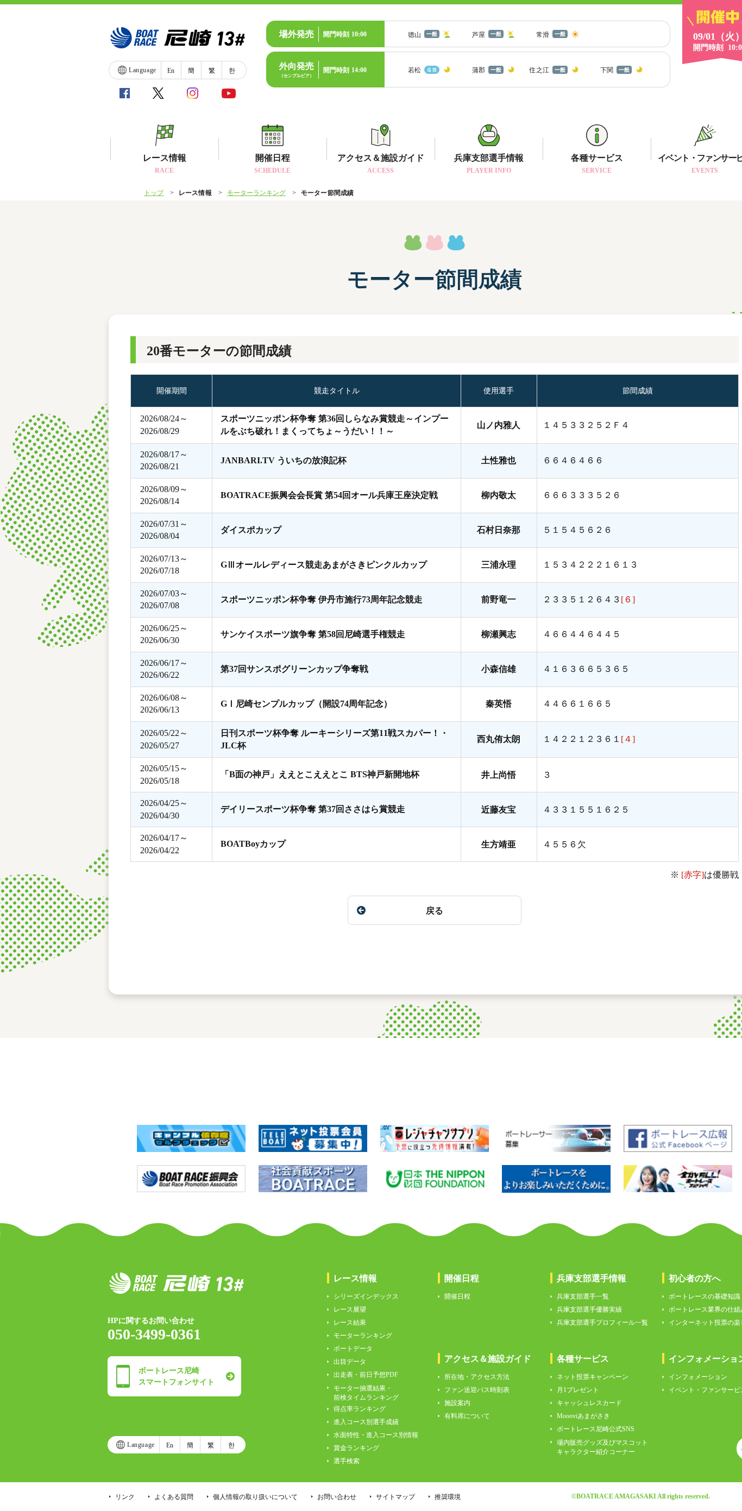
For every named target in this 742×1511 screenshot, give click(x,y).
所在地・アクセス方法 (477, 1377)
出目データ (350, 1361)
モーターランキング (256, 193)
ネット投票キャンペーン (592, 1377)
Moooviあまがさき (583, 1416)
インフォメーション (698, 1377)
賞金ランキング (356, 1448)
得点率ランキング (360, 1409)
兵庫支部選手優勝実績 (589, 1309)
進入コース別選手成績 (366, 1422)
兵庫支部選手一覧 (583, 1296)
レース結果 (350, 1322)
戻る (434, 910)
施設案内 (457, 1403)
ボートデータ (353, 1348)
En (170, 70)
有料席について (467, 1416)
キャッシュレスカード (589, 1403)
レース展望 (350, 1309)
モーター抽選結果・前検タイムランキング (366, 1392)
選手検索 (347, 1461)
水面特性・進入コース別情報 (376, 1435)
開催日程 (457, 1296)
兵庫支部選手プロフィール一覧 (602, 1322)
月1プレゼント (578, 1390)
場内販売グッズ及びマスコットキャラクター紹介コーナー (602, 1447)
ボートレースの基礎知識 (704, 1296)
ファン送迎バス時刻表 (477, 1390)
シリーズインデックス (366, 1296)
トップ (154, 193)
